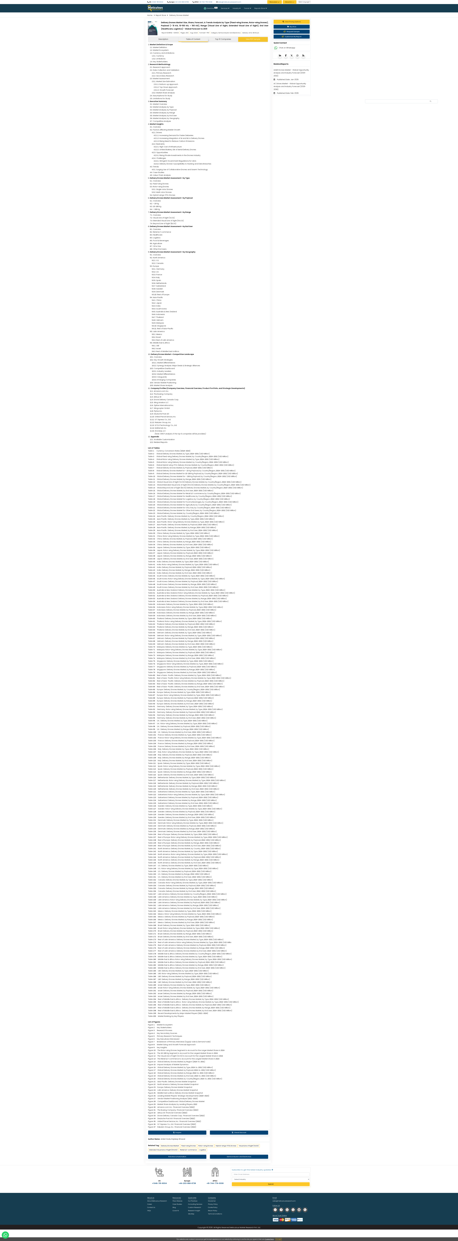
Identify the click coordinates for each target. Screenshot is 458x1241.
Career (149, 1204)
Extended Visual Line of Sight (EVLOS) (163, 1150)
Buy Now (292, 27)
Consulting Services (195, 1204)
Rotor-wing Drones (205, 1146)
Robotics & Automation (177, 1157)
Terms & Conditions (215, 1214)
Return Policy (212, 1211)
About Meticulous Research (157, 1201)
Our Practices (192, 1201)
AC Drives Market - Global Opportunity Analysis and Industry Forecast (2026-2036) (290, 86)
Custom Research (194, 1207)
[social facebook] (281, 1209)
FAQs (149, 1211)
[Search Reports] (430, 101)
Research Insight (194, 1211)
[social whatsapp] (275, 1209)
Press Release (177, 1201)
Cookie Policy (269, 1239)
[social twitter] (293, 1209)
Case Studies (177, 1204)
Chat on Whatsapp (287, 48)
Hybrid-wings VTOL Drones (226, 1146)
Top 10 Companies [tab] (223, 39)
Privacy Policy (213, 1204)
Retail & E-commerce (188, 1150)
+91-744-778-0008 (205, 2)
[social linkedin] (287, 1209)
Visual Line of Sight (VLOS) (249, 1146)
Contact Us (151, 1207)
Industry (236, 8)
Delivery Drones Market (170, 1146)
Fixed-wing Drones (188, 1146)
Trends (247, 8)
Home (149, 15)
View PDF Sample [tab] (253, 39)
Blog (174, 1207)
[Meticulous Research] (153, 28)
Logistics (202, 1150)
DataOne (212, 8)
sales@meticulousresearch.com (229, 2)
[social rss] (305, 1209)
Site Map (191, 1214)
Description (163, 39)
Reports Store (260, 8)
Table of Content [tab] (193, 39)
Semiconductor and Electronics (239, 1157)
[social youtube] (299, 1209)
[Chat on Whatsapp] (275, 47)
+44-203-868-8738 (181, 2)
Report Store (161, 15)
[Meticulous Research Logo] (155, 8)
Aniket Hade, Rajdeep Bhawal (173, 1139)
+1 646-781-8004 (157, 2)
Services (224, 8)
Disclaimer (212, 1201)
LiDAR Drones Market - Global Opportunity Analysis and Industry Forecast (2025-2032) (291, 73)
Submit (270, 1184)
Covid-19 (176, 1211)
